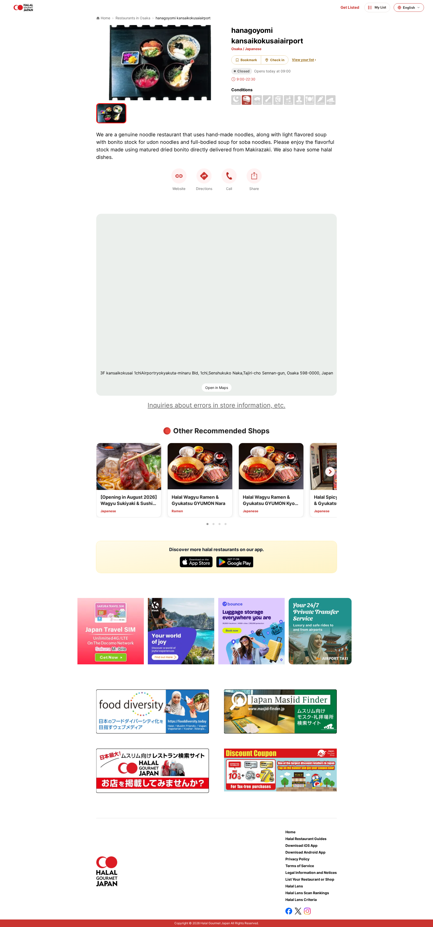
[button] (229, 175)
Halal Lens (294, 886)
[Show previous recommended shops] (103, 471)
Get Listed (350, 7)
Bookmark (249, 60)
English (409, 8)
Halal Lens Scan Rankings (307, 893)
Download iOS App (301, 845)
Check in (277, 60)
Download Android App (305, 852)
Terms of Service (299, 866)
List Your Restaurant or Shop (309, 879)
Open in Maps (216, 387)
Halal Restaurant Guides (306, 839)
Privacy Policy (297, 859)
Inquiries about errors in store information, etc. (216, 405)
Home (290, 832)
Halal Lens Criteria (301, 899)
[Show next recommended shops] (330, 471)
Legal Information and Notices (311, 872)
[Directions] (203, 175)
